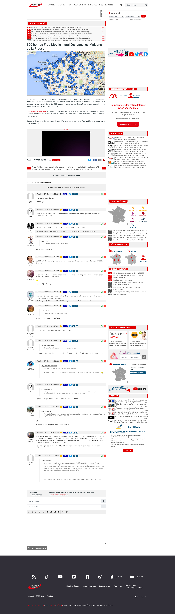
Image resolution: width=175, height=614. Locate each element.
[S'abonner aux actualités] (104, 160)
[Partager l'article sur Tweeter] (89, 160)
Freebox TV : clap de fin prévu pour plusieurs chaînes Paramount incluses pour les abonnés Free (130, 422)
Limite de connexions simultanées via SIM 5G (128, 273)
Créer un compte (113, 19)
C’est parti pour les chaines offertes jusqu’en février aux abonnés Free (130, 409)
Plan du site (118, 586)
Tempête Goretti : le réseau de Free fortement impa (130, 233)
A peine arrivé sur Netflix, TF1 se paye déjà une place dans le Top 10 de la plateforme (131, 401)
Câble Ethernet (118, 289)
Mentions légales (72, 586)
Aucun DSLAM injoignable (139, 364)
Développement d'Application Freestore (126, 287)
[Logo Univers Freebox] (35, 5)
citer (65, 194)
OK (143, 16)
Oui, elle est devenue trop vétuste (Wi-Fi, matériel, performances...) (126, 436)
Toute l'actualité (37, 23)
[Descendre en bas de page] (73, 194)
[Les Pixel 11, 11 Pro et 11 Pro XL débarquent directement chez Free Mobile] (111, 138)
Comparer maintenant (128, 124)
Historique (77, 231)
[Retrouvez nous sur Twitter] (74, 576)
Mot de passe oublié (135, 19)
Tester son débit (90, 231)
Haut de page (140, 597)
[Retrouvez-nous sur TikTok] (47, 576)
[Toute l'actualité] (101, 23)
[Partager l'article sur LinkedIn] (99, 160)
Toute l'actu (50, 605)
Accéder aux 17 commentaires (66, 175)
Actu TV (114, 396)
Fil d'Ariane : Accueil (36, 605)
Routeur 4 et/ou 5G (119, 294)
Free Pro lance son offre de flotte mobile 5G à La (129, 240)
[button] (28, 512)
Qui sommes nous (89, 586)
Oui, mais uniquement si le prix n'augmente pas (129, 439)
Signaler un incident (137, 372)
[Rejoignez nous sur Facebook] (87, 576)
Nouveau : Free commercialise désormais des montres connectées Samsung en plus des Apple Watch (131, 151)
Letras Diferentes (119, 278)
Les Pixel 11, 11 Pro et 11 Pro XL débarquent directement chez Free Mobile (56, 27)
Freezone (114, 13)
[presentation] (28, 512)
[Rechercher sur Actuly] (144, 357)
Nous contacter (104, 586)
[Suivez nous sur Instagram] (101, 576)
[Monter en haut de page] (76, 194)
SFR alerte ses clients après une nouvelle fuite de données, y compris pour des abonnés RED (131, 166)
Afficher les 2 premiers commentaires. (67, 188)
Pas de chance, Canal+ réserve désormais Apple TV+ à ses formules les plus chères (60, 29)
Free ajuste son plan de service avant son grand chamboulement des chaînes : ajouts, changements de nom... (131, 159)
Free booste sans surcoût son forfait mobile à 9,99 (130, 237)
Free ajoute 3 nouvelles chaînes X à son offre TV (131, 416)
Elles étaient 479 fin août (36, 111)
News (103, 31)
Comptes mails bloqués (121, 285)
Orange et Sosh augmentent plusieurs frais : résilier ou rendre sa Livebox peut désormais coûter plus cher (131, 163)
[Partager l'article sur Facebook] (95, 160)
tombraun (56, 160)
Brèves (103, 27)
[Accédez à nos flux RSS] (34, 576)
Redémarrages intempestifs (122, 280)
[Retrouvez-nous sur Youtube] (60, 576)
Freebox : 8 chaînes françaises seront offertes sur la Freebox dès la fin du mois (131, 413)
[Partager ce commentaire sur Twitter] (70, 194)
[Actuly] (114, 355)
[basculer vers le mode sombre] (121, 5)
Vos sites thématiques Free (122, 327)
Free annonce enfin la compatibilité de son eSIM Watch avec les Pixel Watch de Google (60, 31)
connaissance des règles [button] (58, 495)
